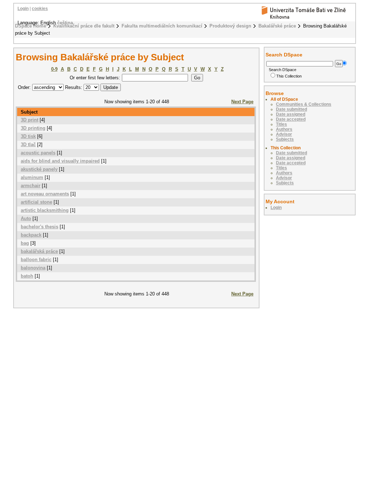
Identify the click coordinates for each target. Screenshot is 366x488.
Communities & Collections (303, 104)
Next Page (242, 101)
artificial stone (36, 202)
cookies (40, 8)
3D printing (33, 128)
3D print (29, 120)
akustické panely (39, 169)
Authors (284, 129)
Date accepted (291, 119)
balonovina (33, 267)
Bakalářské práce (277, 26)
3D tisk (28, 136)
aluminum (32, 177)
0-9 (54, 69)
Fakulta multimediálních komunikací (162, 26)
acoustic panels (38, 152)
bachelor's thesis (39, 226)
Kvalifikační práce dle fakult (83, 26)
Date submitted (291, 109)
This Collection (289, 76)
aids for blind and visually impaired (60, 161)
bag (25, 243)
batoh (27, 276)
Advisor (284, 134)
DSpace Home (30, 26)
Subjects (285, 139)
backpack (31, 235)
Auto (26, 218)
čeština (65, 22)
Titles (281, 124)
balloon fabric (36, 259)
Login (23, 8)
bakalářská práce (39, 251)
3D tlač (28, 144)
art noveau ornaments (45, 193)
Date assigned (290, 114)
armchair (30, 185)
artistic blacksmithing (45, 210)
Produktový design (230, 26)
